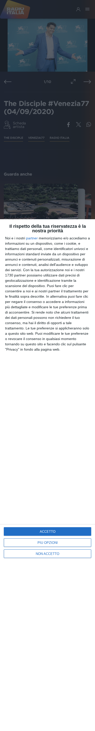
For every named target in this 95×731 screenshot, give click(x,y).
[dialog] (47, 475)
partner (32, 238)
